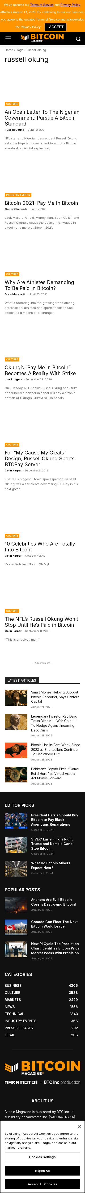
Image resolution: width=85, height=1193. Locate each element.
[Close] (79, 1127)
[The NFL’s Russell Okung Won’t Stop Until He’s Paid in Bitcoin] (42, 594)
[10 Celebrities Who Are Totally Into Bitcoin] (42, 519)
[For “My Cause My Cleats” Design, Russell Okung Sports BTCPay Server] (42, 428)
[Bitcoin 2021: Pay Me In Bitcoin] (42, 178)
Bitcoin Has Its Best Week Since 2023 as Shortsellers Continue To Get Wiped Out (55, 749)
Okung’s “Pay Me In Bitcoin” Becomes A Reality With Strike (40, 370)
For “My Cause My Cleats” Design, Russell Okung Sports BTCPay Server (40, 458)
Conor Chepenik (16, 209)
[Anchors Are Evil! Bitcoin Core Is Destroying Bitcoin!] (16, 905)
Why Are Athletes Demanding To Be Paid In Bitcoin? (39, 285)
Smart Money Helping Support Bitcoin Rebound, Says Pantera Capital (55, 696)
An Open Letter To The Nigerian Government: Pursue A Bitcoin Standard (42, 118)
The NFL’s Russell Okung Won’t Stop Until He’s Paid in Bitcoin (41, 622)
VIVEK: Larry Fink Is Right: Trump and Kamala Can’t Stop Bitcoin (52, 843)
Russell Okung (14, 129)
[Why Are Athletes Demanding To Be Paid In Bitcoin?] (42, 257)
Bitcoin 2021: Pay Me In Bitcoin (41, 203)
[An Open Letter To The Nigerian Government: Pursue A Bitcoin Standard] (42, 87)
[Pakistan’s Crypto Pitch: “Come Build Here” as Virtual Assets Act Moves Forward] (16, 774)
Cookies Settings (42, 1157)
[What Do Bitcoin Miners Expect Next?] (16, 869)
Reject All (42, 1170)
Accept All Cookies (42, 1184)
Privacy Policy (70, 5)
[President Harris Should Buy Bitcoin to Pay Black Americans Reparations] (16, 821)
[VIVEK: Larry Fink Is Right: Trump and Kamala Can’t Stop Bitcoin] (16, 845)
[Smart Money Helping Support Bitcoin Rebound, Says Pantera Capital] (16, 698)
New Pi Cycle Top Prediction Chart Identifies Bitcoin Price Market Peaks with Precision (55, 948)
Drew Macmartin (15, 294)
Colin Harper (13, 470)
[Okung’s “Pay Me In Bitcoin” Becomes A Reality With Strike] (42, 342)
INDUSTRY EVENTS (18, 194)
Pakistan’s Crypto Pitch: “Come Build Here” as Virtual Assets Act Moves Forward (55, 773)
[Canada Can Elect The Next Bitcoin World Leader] (16, 927)
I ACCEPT (55, 27)
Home (9, 50)
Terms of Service (42, 5)
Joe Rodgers (13, 379)
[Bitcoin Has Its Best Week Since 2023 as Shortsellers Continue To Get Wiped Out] (16, 750)
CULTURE (12, 103)
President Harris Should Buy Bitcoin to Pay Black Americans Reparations (54, 819)
